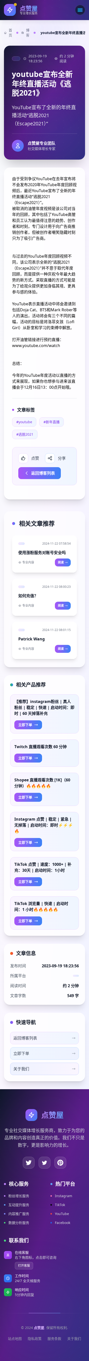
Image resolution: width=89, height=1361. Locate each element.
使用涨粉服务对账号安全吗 (42, 552)
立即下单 (25, 724)
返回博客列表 (43, 473)
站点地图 (15, 1338)
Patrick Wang (31, 639)
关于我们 (74, 1338)
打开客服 (24, 1265)
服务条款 (54, 1338)
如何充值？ (28, 595)
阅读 (61, 562)
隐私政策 (35, 1338)
